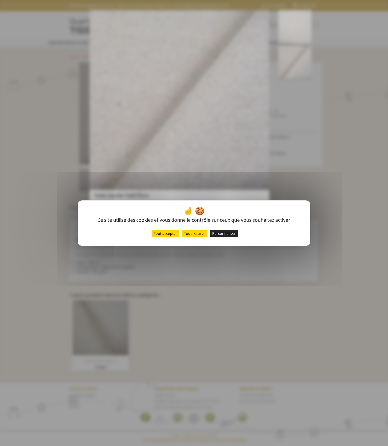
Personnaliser (224, 233)
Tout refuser (194, 233)
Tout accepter (165, 233)
